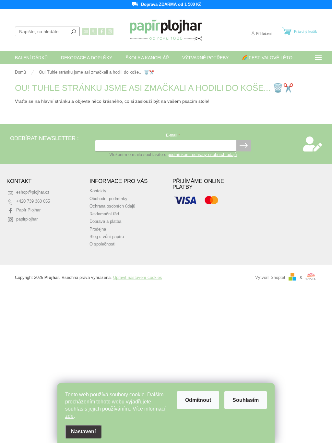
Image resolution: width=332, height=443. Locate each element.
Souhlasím (245, 400)
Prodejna (97, 229)
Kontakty (97, 191)
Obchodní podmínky (108, 199)
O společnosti (102, 244)
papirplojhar (27, 219)
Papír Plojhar (28, 210)
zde (69, 416)
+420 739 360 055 (33, 201)
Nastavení (83, 431)
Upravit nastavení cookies (137, 277)
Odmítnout (198, 400)
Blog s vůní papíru (106, 236)
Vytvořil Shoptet (270, 277)
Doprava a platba (105, 221)
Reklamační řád (104, 214)
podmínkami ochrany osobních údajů (202, 154)
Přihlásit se (243, 145)
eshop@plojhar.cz (33, 192)
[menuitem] (31, 57)
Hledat (73, 31)
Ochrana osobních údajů (112, 206)
